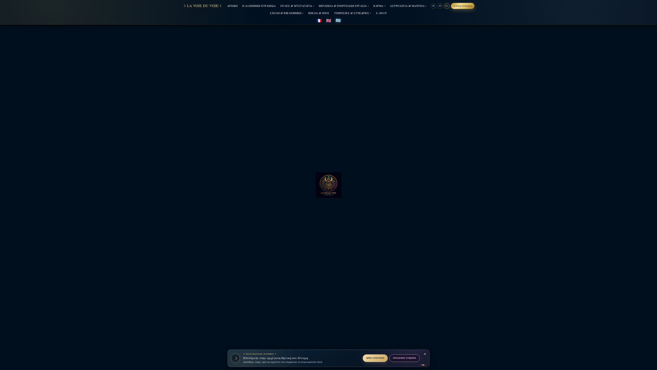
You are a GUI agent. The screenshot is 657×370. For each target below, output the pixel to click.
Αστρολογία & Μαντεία (407, 6)
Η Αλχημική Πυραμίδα (259, 6)
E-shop (381, 13)
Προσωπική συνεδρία (404, 358)
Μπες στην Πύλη (375, 358)
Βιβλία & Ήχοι (318, 13)
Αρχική (232, 6)
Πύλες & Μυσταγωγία (296, 6)
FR (433, 5)
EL (447, 5)
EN (440, 5)
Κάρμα (378, 6)
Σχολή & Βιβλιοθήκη (285, 13)
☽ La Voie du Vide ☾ (203, 6)
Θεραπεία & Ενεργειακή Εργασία (343, 6)
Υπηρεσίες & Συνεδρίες (351, 13)
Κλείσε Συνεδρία (463, 6)
